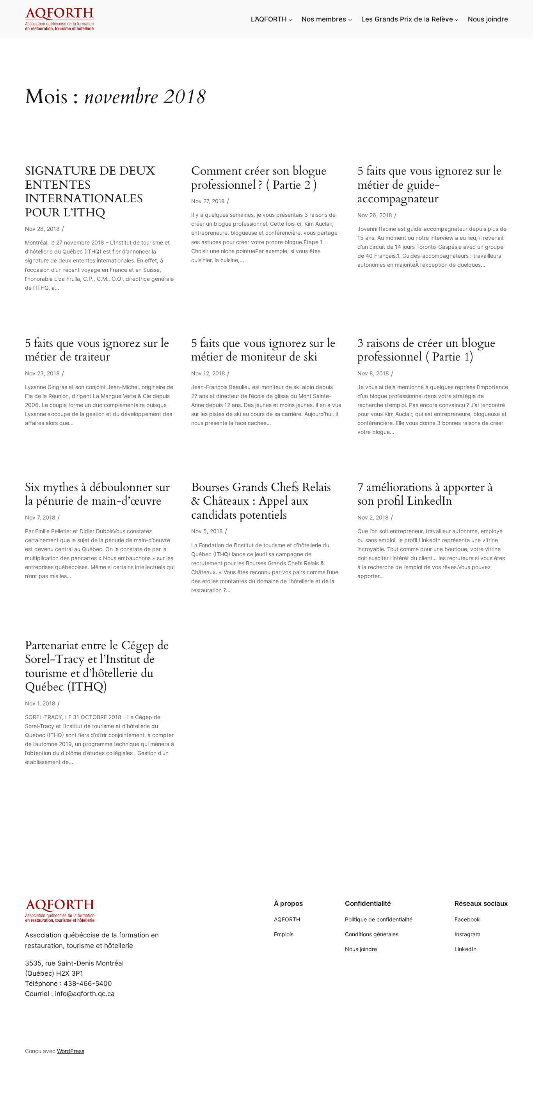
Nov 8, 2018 (373, 373)
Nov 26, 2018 (374, 215)
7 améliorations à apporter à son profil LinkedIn (425, 495)
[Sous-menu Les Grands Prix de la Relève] (456, 19)
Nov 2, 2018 (373, 517)
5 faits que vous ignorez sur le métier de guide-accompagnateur (429, 185)
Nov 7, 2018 (40, 517)
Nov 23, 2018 (42, 373)
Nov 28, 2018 (42, 228)
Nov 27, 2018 (208, 201)
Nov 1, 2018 (40, 703)
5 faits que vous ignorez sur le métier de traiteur (97, 350)
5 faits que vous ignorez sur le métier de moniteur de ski (263, 350)
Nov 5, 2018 (207, 531)
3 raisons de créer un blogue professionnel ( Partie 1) (426, 350)
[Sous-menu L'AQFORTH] (290, 19)
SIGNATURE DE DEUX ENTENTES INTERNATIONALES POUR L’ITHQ (90, 192)
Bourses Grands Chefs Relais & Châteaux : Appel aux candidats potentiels (261, 502)
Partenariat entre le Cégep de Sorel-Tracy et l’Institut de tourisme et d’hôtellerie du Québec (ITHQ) (97, 666)
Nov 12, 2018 (208, 373)
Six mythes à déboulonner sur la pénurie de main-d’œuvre (97, 495)
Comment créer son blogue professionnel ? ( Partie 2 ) (259, 178)
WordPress (70, 1051)
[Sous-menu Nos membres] (350, 19)
